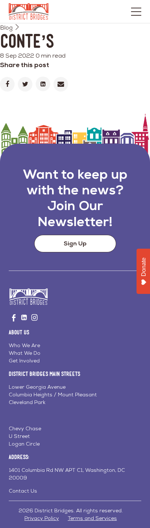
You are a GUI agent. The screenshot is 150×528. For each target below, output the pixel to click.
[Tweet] (25, 84)
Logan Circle (24, 443)
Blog (6, 27)
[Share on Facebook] (7, 84)
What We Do (24, 353)
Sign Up (75, 243)
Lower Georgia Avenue (37, 387)
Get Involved (24, 360)
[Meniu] (136, 12)
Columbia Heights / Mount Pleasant (53, 394)
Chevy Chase (25, 428)
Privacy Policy (41, 518)
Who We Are (24, 345)
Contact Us (23, 491)
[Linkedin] (43, 84)
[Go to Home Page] (28, 11)
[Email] (61, 84)
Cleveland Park (27, 402)
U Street (19, 436)
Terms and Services (92, 518)
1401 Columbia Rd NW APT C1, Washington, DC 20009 (67, 474)
